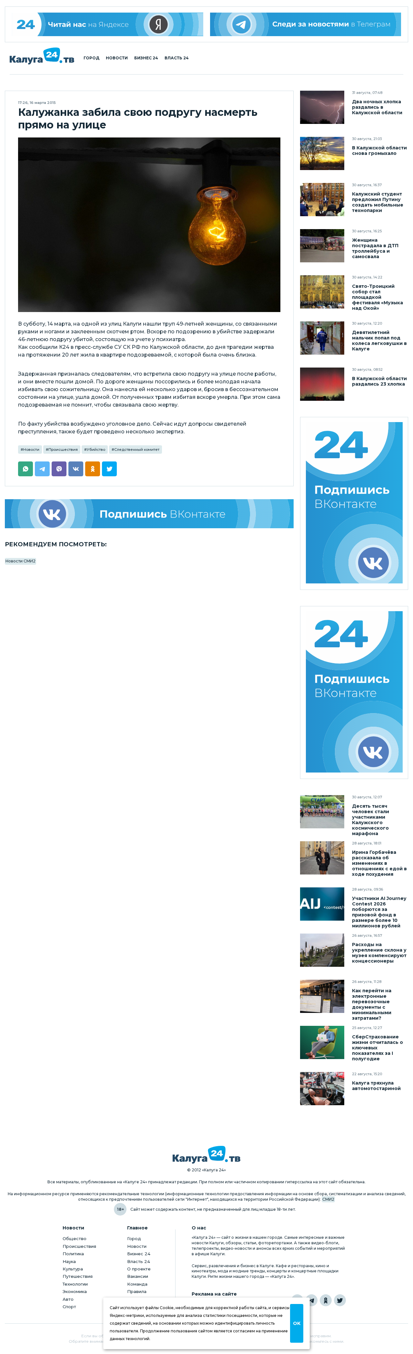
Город (91, 58)
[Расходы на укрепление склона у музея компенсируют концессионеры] (322, 950)
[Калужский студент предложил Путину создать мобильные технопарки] (322, 199)
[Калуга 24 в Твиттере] (340, 1300)
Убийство (96, 449)
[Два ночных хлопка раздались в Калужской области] (322, 107)
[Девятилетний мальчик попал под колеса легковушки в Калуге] (322, 338)
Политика (73, 1253)
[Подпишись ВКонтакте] (149, 513)
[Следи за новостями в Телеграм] (305, 24)
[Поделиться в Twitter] (109, 469)
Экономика (75, 1291)
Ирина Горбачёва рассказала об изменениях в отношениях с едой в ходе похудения (379, 863)
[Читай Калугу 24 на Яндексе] (107, 24)
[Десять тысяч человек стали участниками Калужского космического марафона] (322, 811)
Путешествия (78, 1276)
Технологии (75, 1284)
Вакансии (137, 1276)
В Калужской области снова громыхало (379, 150)
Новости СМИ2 (20, 561)
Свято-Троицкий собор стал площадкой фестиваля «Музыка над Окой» (377, 297)
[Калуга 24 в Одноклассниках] (326, 1300)
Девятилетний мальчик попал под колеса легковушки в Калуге (379, 341)
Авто (68, 1299)
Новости (117, 58)
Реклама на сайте (214, 1294)
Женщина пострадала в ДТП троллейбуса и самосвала (375, 248)
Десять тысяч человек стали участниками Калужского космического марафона (370, 819)
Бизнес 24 (146, 58)
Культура (73, 1268)
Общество (74, 1238)
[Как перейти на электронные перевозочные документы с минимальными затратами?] (322, 996)
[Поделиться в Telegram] (42, 469)
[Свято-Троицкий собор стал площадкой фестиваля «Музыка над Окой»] (322, 291)
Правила (136, 1291)
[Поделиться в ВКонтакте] (76, 469)
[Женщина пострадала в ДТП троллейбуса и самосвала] (322, 245)
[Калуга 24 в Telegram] (311, 1300)
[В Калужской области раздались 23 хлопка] (322, 384)
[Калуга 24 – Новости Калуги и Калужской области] (42, 56)
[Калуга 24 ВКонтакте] (354, 503)
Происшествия (63, 449)
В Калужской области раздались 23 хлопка (379, 381)
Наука (69, 1261)
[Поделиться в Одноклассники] (92, 469)
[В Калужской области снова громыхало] (322, 153)
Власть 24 (177, 58)
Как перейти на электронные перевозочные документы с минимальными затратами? (371, 1004)
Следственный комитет (136, 449)
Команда (137, 1284)
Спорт (69, 1306)
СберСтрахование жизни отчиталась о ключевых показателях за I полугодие (377, 1048)
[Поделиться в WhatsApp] (25, 469)
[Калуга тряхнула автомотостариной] (322, 1088)
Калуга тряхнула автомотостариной (376, 1085)
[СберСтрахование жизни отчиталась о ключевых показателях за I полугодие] (322, 1042)
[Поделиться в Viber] (59, 469)
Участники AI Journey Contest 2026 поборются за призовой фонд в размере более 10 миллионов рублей (379, 912)
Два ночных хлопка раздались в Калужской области (377, 107)
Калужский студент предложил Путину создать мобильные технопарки (377, 202)
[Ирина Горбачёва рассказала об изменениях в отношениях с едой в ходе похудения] (322, 857)
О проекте (139, 1268)
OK (296, 1323)
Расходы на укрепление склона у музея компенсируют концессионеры (379, 953)
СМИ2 (328, 1199)
